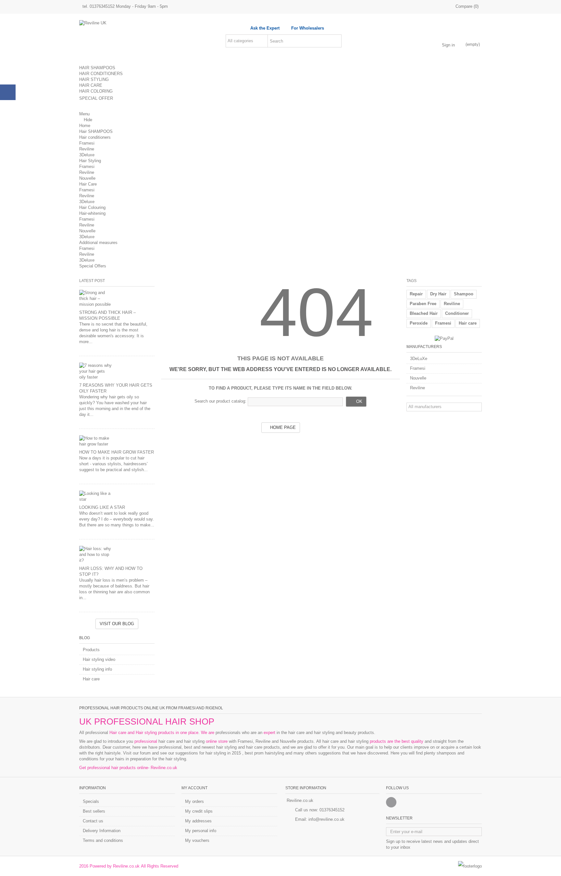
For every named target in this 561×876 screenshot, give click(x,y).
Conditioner (457, 313)
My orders (194, 801)
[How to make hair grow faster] (117, 441)
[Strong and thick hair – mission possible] (117, 298)
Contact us (93, 820)
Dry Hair (438, 293)
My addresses (198, 820)
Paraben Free (423, 303)
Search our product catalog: (220, 401)
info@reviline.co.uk (326, 819)
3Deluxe (86, 154)
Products (91, 649)
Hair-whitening (92, 213)
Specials (91, 801)
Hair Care (88, 184)
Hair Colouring (92, 207)
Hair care (91, 678)
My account (194, 788)
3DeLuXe (418, 358)
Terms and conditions (103, 840)
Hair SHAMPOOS (96, 131)
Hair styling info (97, 669)
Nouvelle (87, 178)
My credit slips (199, 811)
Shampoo (463, 293)
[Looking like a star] (117, 496)
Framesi (86, 143)
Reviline (86, 149)
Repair (416, 293)
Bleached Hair (424, 313)
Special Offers (92, 266)
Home (84, 125)
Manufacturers (424, 346)
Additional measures (98, 242)
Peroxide (419, 323)
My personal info (200, 830)
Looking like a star (102, 507)
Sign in (448, 45)
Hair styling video (99, 659)
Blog (84, 638)
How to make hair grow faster (116, 452)
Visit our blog (117, 623)
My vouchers (197, 840)
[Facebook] (391, 802)
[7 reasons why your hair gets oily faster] (117, 371)
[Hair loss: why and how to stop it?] (117, 554)
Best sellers (94, 811)
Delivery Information (101, 830)
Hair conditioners (95, 137)
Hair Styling (90, 160)
